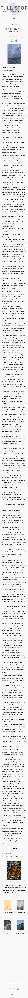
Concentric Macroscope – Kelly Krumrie (20, 913)
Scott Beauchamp (15, 36)
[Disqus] (14, 961)
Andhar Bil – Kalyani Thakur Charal (8, 913)
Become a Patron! (6, 853)
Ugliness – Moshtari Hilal (7, 932)
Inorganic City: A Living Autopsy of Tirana (20, 932)
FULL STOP (15, 994)
